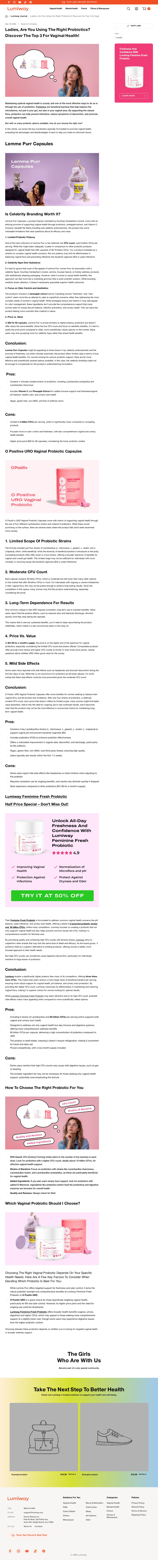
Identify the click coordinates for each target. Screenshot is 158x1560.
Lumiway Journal (19, 16)
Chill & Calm (91, 1507)
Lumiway (79, 940)
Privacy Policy (137, 1503)
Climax (66, 1516)
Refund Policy (137, 1507)
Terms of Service (139, 1511)
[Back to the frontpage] (6, 16)
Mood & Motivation (94, 1503)
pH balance (91, 1516)
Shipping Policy (138, 1515)
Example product (19, 1475)
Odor (88, 1520)
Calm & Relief (69, 1511)
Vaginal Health (69, 1503)
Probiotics (41, 107)
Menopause (68, 1520)
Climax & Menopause (112, 1516)
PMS (65, 1507)
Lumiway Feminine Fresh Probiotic (27, 996)
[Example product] (44, 1437)
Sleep (88, 1511)
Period (110, 1511)
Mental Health (113, 1507)
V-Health (119, 37)
